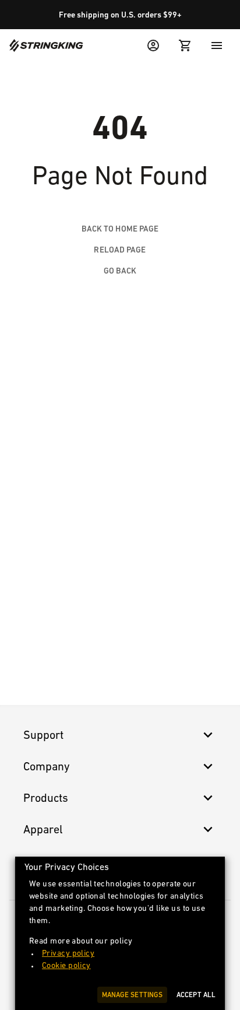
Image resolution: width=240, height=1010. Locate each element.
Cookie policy (66, 965)
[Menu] (217, 45)
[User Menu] (153, 45)
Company (46, 766)
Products (45, 798)
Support (43, 735)
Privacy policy (68, 953)
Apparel (43, 829)
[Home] (46, 45)
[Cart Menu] (185, 45)
